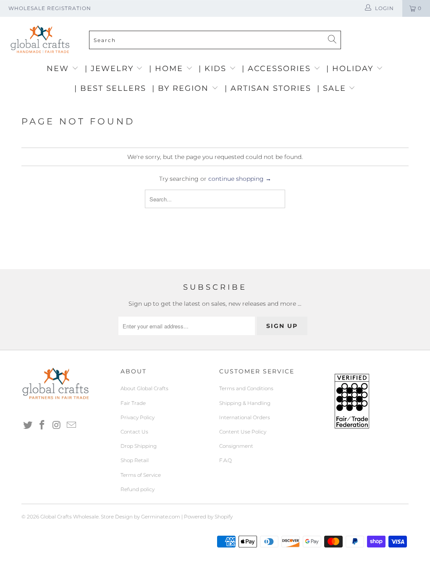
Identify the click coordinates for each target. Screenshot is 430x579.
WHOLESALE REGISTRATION (49, 8)
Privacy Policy (138, 417)
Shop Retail (135, 460)
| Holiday (351, 68)
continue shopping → (239, 178)
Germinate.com (160, 516)
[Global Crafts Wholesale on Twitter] (27, 425)
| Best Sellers (110, 88)
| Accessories (278, 68)
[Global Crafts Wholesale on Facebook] (42, 425)
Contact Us (134, 431)
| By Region (182, 88)
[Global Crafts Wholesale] (219, 19)
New (59, 68)
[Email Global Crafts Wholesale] (71, 425)
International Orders (244, 417)
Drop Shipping (139, 446)
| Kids (214, 68)
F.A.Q (225, 460)
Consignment (236, 446)
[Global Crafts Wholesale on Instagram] (57, 425)
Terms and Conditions (246, 388)
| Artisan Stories (268, 88)
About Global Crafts (144, 388)
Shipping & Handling (244, 403)
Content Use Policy (242, 431)
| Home (167, 68)
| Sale (333, 88)
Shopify (224, 516)
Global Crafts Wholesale (69, 516)
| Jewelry (110, 68)
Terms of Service (141, 475)
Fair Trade (133, 403)
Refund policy (138, 489)
